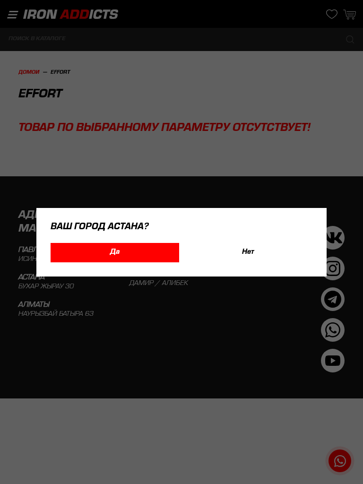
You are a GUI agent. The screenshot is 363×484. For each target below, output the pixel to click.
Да (115, 252)
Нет (248, 252)
